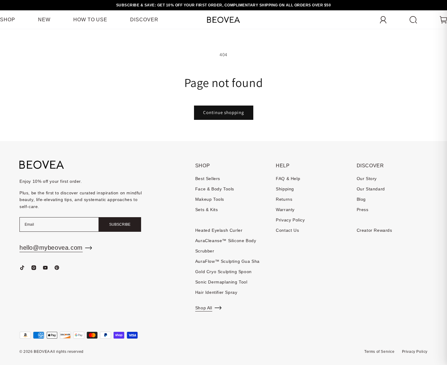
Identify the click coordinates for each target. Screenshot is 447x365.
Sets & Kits (206, 209)
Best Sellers (207, 178)
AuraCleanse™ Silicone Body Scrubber (225, 245)
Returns (284, 199)
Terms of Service (379, 351)
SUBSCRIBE (119, 224)
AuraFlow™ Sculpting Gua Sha (227, 261)
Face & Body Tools (214, 188)
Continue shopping (223, 112)
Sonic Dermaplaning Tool (221, 282)
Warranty (285, 209)
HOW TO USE (90, 19)
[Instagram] (33, 267)
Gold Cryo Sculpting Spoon (223, 271)
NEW (44, 19)
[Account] (383, 19)
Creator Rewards (374, 230)
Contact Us (287, 230)
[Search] (413, 19)
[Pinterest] (57, 267)
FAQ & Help (288, 178)
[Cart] (443, 19)
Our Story (367, 178)
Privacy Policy (290, 219)
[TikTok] (22, 267)
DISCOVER (144, 19)
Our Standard (371, 188)
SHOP (7, 19)
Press (363, 209)
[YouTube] (45, 267)
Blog (361, 199)
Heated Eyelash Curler (219, 230)
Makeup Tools (209, 199)
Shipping (285, 188)
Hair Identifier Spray (216, 292)
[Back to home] (41, 165)
